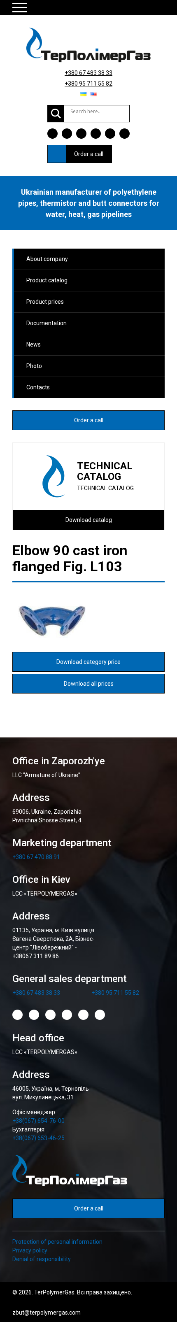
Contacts (38, 387)
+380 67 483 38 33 (88, 73)
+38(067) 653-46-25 (38, 1138)
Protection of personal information (57, 1241)
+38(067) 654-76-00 (38, 1120)
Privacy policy (29, 1250)
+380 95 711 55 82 (88, 83)
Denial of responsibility (41, 1259)
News (33, 344)
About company (47, 259)
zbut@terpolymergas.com (46, 1312)
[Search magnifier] (56, 113)
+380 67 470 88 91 (36, 857)
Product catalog (47, 280)
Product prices (45, 301)
